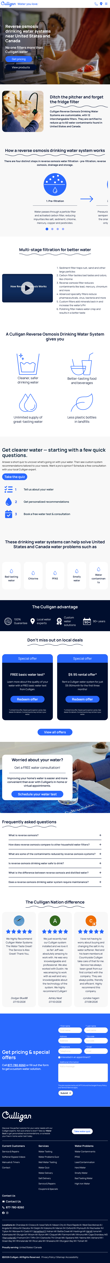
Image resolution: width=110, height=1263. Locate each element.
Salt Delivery (44, 1178)
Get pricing (19, 59)
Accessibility (72, 1257)
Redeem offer (27, 699)
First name (65, 1026)
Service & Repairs (10, 1151)
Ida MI (89, 1231)
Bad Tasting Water (84, 1178)
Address (63, 1036)
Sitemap (60, 1257)
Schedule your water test (37, 794)
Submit (64, 1093)
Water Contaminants (85, 1151)
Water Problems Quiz (48, 1156)
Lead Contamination (85, 1162)
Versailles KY (40, 1231)
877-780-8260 (17, 1065)
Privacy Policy (102, 1085)
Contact (6, 1167)
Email (88, 1046)
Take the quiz (14, 476)
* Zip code (90, 1036)
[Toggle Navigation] (106, 4)
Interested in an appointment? (75, 1057)
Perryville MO (9, 1237)
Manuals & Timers (11, 1162)
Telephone (65, 1046)
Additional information (69, 1062)
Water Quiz (43, 1167)
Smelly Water (81, 1172)
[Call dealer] (96, 4)
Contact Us (13, 1201)
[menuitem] (101, 4)
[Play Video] (27, 288)
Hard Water (80, 1167)
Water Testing (45, 1151)
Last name (91, 1026)
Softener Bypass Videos (13, 1156)
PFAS (77, 1156)
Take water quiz (82, 1131)
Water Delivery (45, 1172)
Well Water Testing (47, 1162)
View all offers (55, 732)
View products (21, 67)
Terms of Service (67, 1087)
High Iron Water (82, 1183)
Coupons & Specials (48, 1188)
